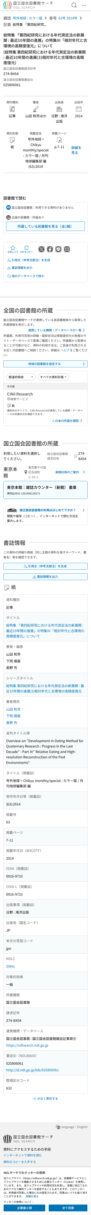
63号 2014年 (67, 17)
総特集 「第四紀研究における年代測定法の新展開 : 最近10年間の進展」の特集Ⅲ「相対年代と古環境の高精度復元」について (45, 631)
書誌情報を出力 (22, 267)
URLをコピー (26, 251)
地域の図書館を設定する (44, 364)
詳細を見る (76, 150)
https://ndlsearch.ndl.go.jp (27, 1045)
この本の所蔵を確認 (65, 421)
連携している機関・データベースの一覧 (54, 330)
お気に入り (13, 251)
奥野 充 (11, 722)
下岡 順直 (13, 715)
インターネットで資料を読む (22, 1155)
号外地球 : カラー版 (27, 17)
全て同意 (68, 1208)
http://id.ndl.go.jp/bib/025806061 (32, 1069)
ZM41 (10, 966)
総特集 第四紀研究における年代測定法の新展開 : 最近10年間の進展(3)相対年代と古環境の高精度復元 (45, 688)
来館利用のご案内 (67, 472)
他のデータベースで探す (28, 276)
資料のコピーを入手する (19, 1162)
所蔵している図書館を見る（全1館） (46, 226)
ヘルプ (64, 350)
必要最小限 (24, 1208)
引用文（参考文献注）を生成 (31, 260)
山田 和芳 (13, 709)
